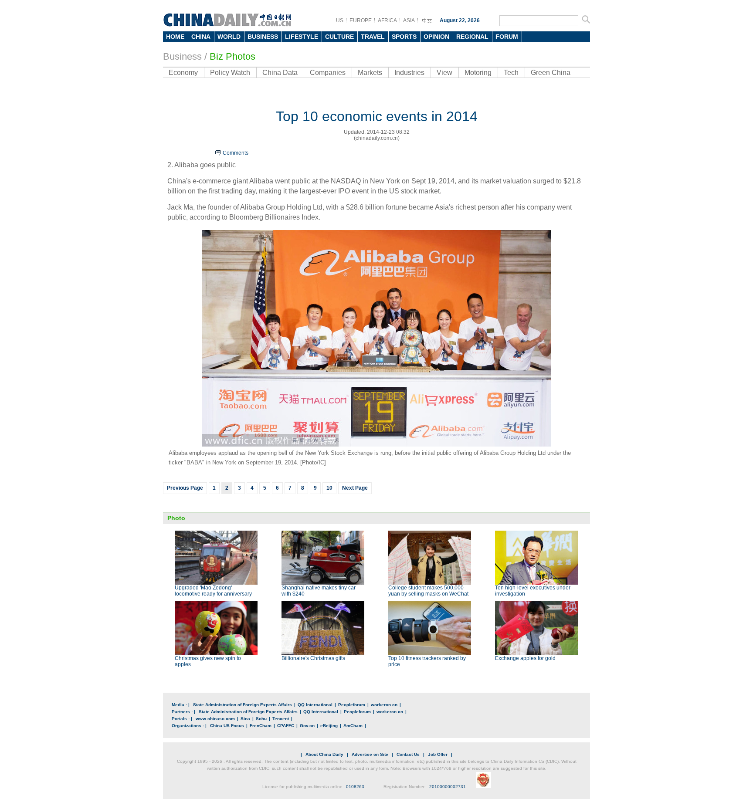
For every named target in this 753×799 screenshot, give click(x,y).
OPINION (436, 36)
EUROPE (360, 20)
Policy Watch (230, 72)
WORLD (229, 36)
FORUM (506, 36)
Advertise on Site (370, 754)
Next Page (355, 488)
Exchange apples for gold (525, 658)
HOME (175, 36)
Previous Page (185, 488)
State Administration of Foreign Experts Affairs (242, 704)
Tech (511, 72)
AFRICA (387, 20)
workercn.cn (384, 704)
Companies (328, 72)
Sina (245, 718)
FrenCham (260, 725)
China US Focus (227, 725)
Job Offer (438, 754)
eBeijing (329, 725)
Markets (370, 72)
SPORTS (404, 36)
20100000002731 (447, 786)
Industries (409, 72)
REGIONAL (472, 36)
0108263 (355, 786)
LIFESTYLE (301, 36)
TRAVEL (373, 36)
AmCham (353, 725)
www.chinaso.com (215, 718)
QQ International (315, 704)
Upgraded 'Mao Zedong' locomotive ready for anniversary (213, 591)
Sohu (261, 718)
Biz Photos (232, 56)
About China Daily (324, 754)
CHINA (200, 36)
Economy (183, 72)
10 (329, 488)
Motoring (478, 72)
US (339, 20)
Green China (550, 72)
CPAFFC (285, 725)
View (444, 72)
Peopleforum (351, 704)
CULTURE (339, 36)
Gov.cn (307, 725)
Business (182, 56)
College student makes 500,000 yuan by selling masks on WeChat (428, 591)
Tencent (280, 718)
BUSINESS (263, 36)
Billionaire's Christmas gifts (313, 658)
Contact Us (408, 754)
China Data (280, 72)
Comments (235, 153)
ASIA (409, 20)
